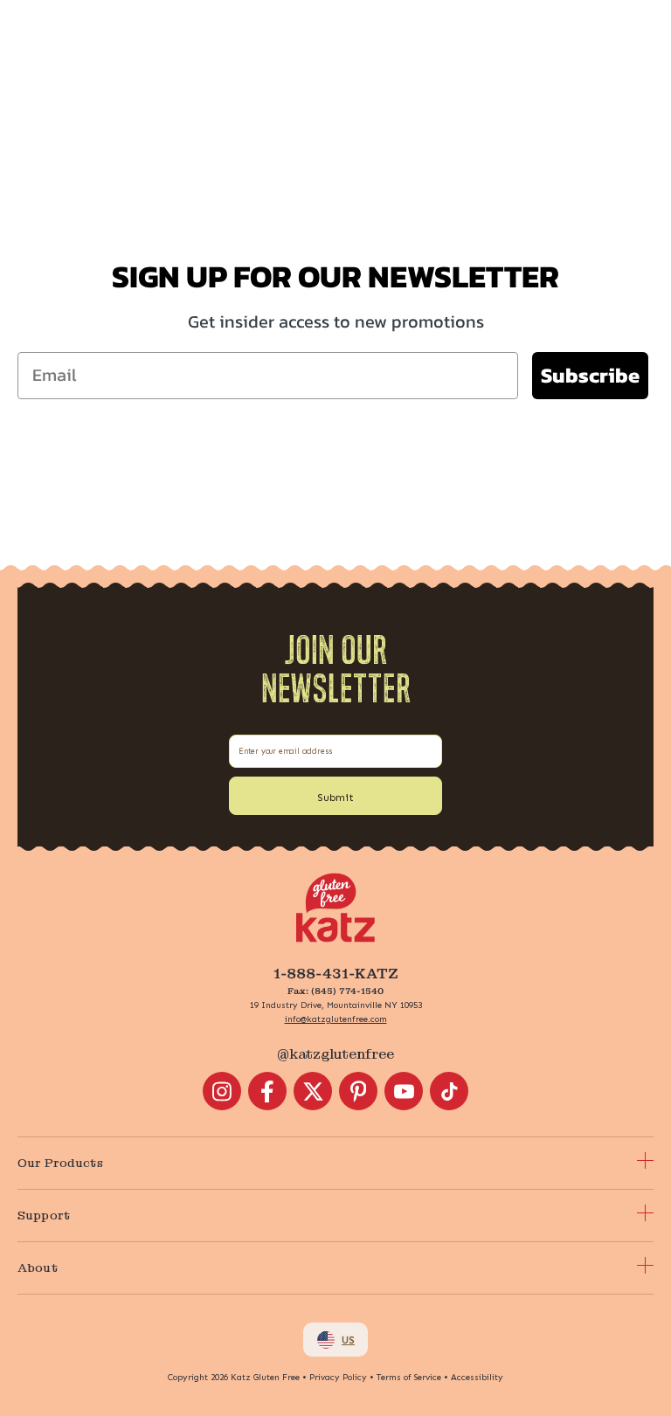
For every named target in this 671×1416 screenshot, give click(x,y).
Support (43, 1215)
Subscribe (590, 375)
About (37, 1267)
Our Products (60, 1163)
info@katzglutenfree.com (336, 1019)
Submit (335, 797)
